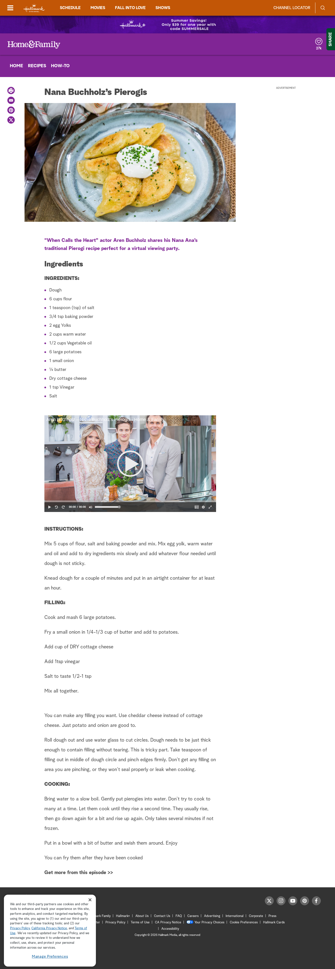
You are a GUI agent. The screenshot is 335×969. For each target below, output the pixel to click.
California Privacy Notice (49, 928)
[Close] (90, 900)
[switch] (90, 507)
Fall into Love (130, 8)
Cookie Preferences (244, 922)
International (235, 916)
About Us (142, 916)
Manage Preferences (50, 956)
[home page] (34, 8)
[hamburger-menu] (10, 8)
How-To (60, 66)
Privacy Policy (115, 922)
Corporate (256, 916)
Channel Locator (291, 8)
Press (272, 916)
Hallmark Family (100, 916)
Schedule (70, 8)
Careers (193, 916)
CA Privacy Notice (168, 922)
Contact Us (162, 916)
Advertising (212, 916)
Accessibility (170, 928)
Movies (97, 8)
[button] (130, 463)
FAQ (179, 916)
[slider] (130, 501)
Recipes (37, 66)
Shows (162, 8)
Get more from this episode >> (78, 872)
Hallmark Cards (274, 922)
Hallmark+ (123, 916)
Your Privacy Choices (209, 922)
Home (16, 66)
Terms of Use (140, 922)
